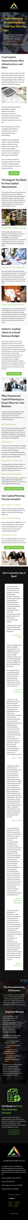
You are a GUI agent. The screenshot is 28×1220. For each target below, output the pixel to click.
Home (10, 1202)
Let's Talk (14, 1132)
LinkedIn (16, 1189)
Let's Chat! (14, 173)
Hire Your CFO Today (14, 373)
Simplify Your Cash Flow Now (14, 488)
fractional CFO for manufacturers (14, 44)
